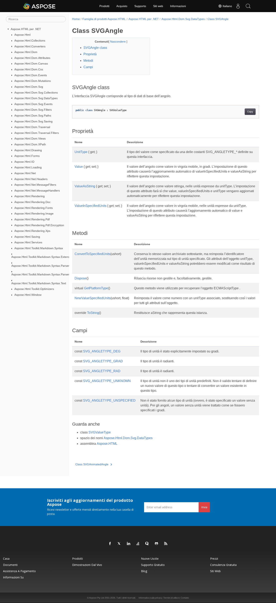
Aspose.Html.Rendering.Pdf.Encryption (39, 225)
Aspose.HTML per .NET (26, 29)
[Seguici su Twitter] (119, 543)
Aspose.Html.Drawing (28, 150)
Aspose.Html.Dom (25, 52)
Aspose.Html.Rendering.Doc (32, 202)
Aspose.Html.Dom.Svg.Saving (33, 121)
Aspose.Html (22, 34)
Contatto (185, 598)
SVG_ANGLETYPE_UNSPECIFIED (109, 400)
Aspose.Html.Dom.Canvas (31, 63)
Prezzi (214, 558)
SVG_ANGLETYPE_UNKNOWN (107, 381)
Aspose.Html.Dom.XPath (30, 144)
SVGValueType (99, 432)
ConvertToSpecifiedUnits (92, 254)
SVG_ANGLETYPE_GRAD (103, 361)
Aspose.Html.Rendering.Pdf (32, 219)
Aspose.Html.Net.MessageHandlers (37, 190)
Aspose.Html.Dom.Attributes (32, 57)
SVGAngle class (95, 47)
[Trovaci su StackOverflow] (138, 543)
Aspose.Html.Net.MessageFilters (35, 184)
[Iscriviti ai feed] (166, 543)
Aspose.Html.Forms (27, 155)
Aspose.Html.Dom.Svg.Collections (36, 92)
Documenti (10, 565)
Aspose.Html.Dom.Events (30, 75)
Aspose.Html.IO (24, 161)
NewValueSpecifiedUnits (93, 298)
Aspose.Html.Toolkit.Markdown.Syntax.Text (38, 283)
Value (79, 166)
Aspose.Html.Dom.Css (28, 69)
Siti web (158, 6)
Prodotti (104, 6)
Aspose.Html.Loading (28, 167)
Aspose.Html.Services (28, 242)
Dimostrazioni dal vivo (87, 565)
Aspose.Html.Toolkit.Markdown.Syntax (38, 248)
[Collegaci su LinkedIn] (128, 543)
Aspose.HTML (107, 443)
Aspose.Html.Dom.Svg (28, 86)
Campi (88, 67)
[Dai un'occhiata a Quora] (147, 543)
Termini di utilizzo (171, 598)
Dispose (80, 278)
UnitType (81, 152)
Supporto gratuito (153, 565)
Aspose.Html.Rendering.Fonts (33, 207)
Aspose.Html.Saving (27, 236)
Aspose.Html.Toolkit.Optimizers (34, 289)
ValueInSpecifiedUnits (90, 205)
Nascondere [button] (118, 41)
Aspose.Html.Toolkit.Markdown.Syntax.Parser (40, 265)
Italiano (227, 6)
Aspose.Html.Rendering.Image (34, 213)
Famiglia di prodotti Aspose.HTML (104, 19)
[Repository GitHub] (156, 543)
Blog (144, 571)
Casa (6, 558)
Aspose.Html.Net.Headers (30, 179)
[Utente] (238, 6)
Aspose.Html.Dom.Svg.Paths (32, 115)
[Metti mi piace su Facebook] (110, 543)
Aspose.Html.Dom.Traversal (32, 127)
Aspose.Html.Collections (29, 40)
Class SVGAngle (218, 19)
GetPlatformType (96, 288)
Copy (250, 111)
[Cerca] (248, 6)
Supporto (140, 6)
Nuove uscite (150, 558)
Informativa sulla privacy (150, 598)
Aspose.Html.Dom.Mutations (32, 80)
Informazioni (178, 6)
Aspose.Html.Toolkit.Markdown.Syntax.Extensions (43, 256)
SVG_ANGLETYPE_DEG (101, 351)
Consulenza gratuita (223, 565)
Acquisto (121, 6)
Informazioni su (13, 577)
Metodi (88, 60)
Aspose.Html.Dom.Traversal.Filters (36, 132)
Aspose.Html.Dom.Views (30, 138)
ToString (93, 313)
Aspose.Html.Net (25, 173)
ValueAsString (85, 186)
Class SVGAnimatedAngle (92, 464)
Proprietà (90, 54)
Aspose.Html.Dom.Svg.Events (33, 104)
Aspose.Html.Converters (29, 46)
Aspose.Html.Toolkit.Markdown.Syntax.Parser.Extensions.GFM (51, 274)
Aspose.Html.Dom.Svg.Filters (33, 109)
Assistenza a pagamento (19, 571)
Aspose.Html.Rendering (29, 196)
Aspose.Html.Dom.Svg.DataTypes (36, 98)
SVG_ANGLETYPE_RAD (101, 371)
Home (76, 19)
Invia (204, 507)
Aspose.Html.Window (27, 294)
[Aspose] (39, 6)
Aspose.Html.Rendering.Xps (32, 230)
